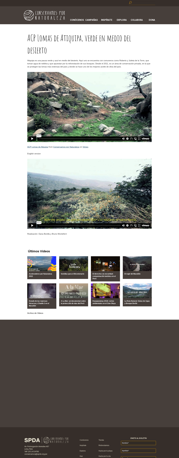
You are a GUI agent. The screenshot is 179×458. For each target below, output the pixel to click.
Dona (152, 20)
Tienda (101, 440)
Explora (122, 20)
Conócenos (76, 20)
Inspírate (106, 20)
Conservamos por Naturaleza (66, 147)
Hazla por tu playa (105, 451)
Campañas (91, 20)
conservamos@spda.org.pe (35, 454)
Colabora (137, 20)
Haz (81, 456)
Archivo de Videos (35, 313)
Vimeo (85, 147)
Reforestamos (104, 445)
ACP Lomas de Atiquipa (37, 147)
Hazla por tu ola (105, 456)
